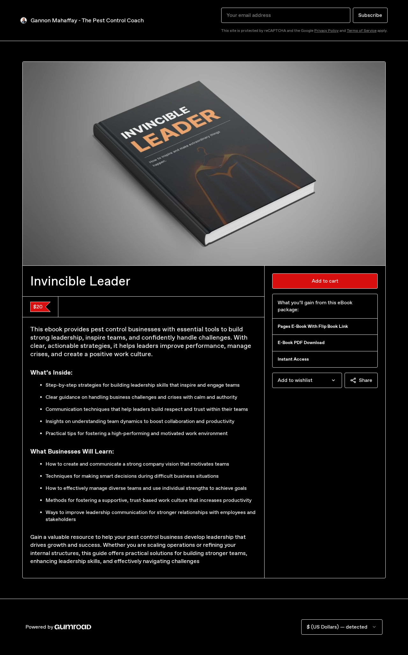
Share (365, 380)
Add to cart (325, 281)
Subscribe (370, 15)
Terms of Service (361, 30)
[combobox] (307, 380)
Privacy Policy (326, 30)
